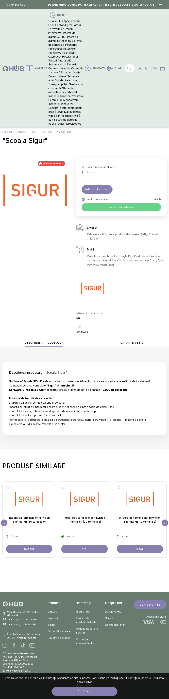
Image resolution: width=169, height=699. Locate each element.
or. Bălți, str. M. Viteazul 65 (22, 619)
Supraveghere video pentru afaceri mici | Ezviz (64, 115)
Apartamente (72, 21)
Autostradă (64, 60)
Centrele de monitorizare (63, 100)
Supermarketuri (57, 64)
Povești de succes (59, 637)
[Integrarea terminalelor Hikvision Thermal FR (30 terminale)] (29, 500)
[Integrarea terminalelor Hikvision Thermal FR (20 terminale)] (84, 500)
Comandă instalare (59, 631)
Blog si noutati (143, 4)
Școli (75, 56)
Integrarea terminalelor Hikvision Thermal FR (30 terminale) (29, 519)
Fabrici (52, 123)
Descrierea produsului (44, 342)
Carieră (109, 618)
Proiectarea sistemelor (62, 48)
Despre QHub (57, 4)
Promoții (53, 618)
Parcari (52, 60)
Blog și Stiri (83, 611)
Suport (98, 4)
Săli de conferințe (70, 72)
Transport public (58, 84)
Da (78, 317)
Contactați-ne (150, 604)
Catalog (52, 611)
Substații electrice (66, 80)
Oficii (51, 25)
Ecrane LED (55, 21)
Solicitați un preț (97, 189)
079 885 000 (16, 4)
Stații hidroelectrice (69, 123)
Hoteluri (66, 56)
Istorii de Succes (118, 4)
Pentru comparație (97, 199)
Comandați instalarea (121, 207)
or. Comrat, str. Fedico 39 (22, 624)
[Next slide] (165, 522)
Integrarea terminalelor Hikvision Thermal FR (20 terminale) (84, 519)
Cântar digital (63, 25)
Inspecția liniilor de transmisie (66, 96)
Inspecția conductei (60, 104)
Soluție (157, 198)
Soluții (51, 624)
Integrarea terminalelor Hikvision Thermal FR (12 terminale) (139, 519)
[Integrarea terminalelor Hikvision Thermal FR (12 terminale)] (140, 500)
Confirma (84, 691)
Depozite (72, 64)
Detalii (29, 549)
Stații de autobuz (66, 119)
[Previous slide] (4, 522)
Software (82, 331)
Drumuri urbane (57, 76)
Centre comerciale (59, 68)
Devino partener (80, 4)
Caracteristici (132, 342)
